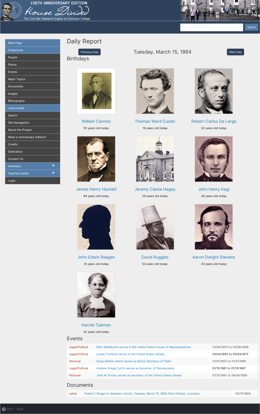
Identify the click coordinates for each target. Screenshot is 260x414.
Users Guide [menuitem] (16, 108)
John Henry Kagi (213, 189)
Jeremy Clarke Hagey (155, 189)
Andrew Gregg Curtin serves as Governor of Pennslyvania (135, 368)
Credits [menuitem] (13, 144)
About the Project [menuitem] (20, 130)
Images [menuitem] (13, 93)
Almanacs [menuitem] (13, 167)
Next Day (235, 52)
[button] (96, 113)
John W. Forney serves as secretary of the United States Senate (139, 375)
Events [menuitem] (12, 72)
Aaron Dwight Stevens (213, 257)
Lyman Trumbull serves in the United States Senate (130, 354)
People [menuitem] (12, 57)
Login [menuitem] (11, 180)
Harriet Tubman (96, 325)
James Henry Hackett (96, 189)
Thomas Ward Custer (155, 121)
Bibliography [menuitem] (16, 101)
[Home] (130, 10)
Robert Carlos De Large (213, 121)
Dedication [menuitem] (15, 151)
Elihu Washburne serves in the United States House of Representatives (143, 347)
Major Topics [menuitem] (16, 79)
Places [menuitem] (12, 64)
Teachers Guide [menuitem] (17, 174)
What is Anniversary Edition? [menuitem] (27, 137)
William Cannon (96, 121)
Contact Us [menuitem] (15, 159)
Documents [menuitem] (15, 86)
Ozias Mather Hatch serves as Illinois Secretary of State (133, 361)
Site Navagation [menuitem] (18, 122)
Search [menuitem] (12, 115)
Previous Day (89, 52)
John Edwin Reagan (96, 257)
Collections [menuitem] (15, 50)
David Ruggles (155, 257)
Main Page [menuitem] (15, 43)
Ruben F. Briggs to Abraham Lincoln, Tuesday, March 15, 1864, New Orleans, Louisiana (142, 393)
